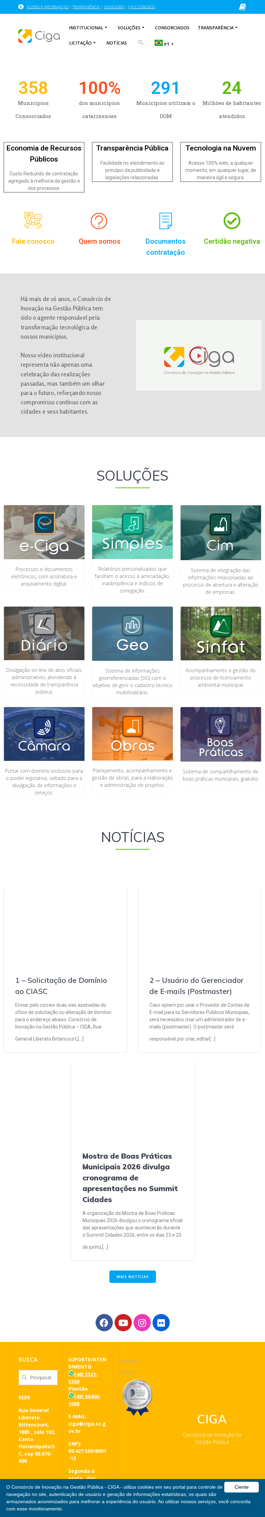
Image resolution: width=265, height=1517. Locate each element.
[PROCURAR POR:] (140, 46)
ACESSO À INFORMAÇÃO (47, 6)
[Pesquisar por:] (38, 1376)
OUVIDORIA (114, 6)
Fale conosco (33, 241)
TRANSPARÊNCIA (86, 6)
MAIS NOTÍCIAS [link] (133, 1276)
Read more (97, 1039)
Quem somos (99, 241)
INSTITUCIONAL (86, 28)
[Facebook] (104, 1322)
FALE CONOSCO (141, 6)
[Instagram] (142, 1322)
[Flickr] (161, 1322)
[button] (198, 355)
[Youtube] (123, 1322)
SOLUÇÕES (129, 28)
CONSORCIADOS (172, 28)
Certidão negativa (232, 241)
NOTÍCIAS (116, 43)
